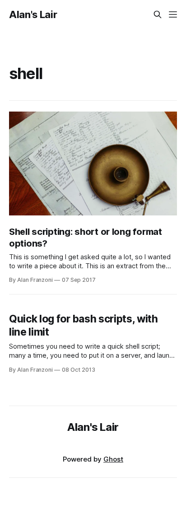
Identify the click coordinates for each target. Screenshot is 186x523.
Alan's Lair (33, 14)
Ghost (113, 459)
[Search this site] (157, 14)
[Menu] (173, 14)
